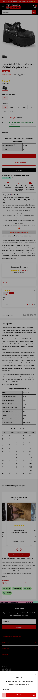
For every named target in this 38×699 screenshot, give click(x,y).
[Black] (5, 88)
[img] (7, 290)
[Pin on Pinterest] (28, 315)
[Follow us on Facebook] (3, 670)
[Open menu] (3, 6)
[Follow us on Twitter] (6, 670)
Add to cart (19, 156)
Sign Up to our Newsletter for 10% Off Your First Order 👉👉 (19, 1)
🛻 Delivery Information (18, 232)
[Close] (35, 674)
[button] (6, 81)
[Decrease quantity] (11, 132)
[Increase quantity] (21, 132)
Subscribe (19, 695)
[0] (34, 6)
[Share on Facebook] (24, 315)
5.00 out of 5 (24, 270)
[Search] (34, 12)
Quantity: (5, 132)
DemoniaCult (6, 75)
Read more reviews (19, 555)
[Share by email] (35, 315)
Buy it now (19, 170)
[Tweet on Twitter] (31, 315)
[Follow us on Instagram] (10, 670)
